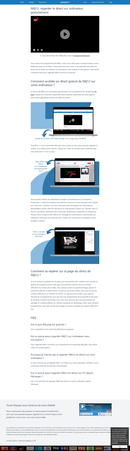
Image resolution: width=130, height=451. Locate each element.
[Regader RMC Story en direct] (73, 448)
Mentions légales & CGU (27, 441)
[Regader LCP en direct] (13, 448)
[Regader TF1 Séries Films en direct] (107, 448)
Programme (42, 2)
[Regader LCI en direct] (64, 448)
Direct (22, 2)
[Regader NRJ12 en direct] (22, 448)
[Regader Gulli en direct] (90, 448)
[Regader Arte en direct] (99, 448)
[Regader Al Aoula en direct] (30, 448)
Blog (110, 2)
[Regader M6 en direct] (47, 448)
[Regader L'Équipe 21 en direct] (4, 448)
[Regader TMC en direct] (56, 448)
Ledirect (65, 2)
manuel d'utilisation (82, 55)
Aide (85, 2)
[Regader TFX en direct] (81, 448)
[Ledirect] (95, 411)
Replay (31, 2)
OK (120, 446)
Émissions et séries (98, 2)
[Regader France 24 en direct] (39, 448)
